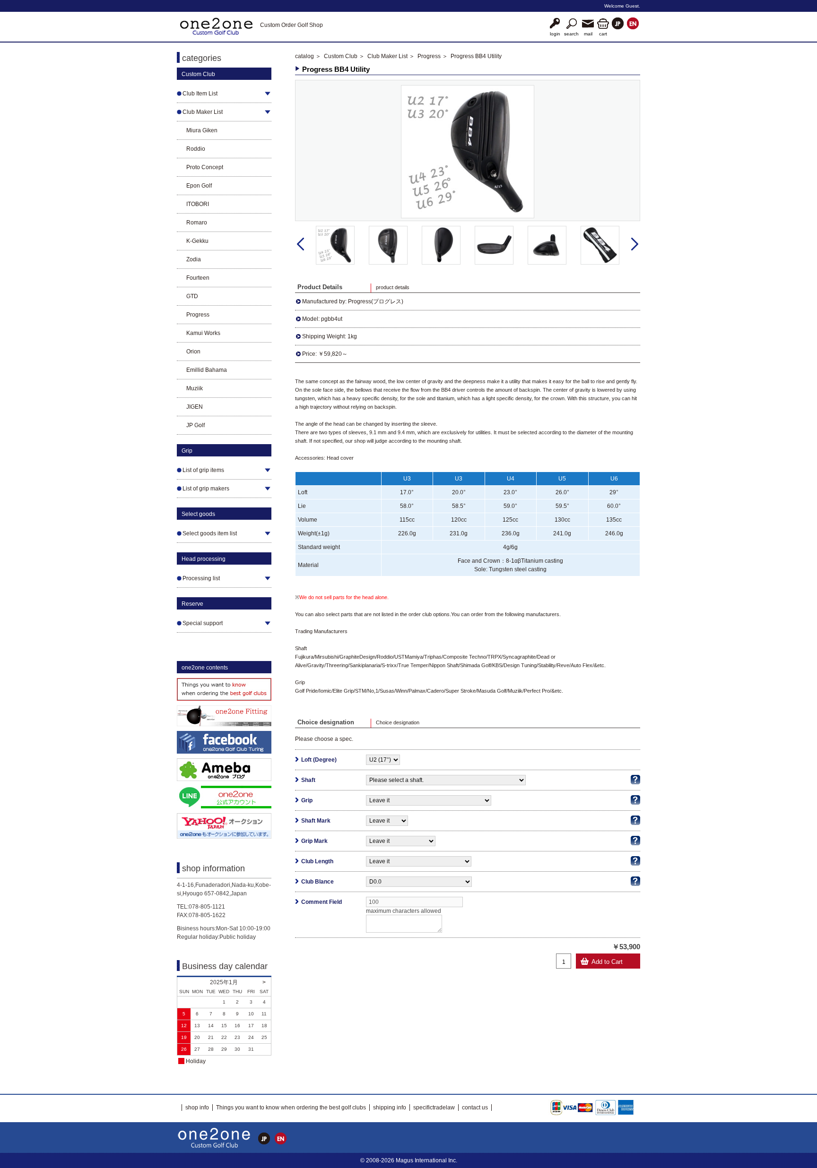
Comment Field (321, 902)
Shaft (308, 780)
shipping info (389, 1107)
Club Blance (317, 881)
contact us (475, 1107)
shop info (197, 1107)
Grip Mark (314, 841)
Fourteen (197, 278)
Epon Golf (199, 185)
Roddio (195, 149)
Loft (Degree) (319, 759)
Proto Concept (204, 167)
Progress (197, 314)
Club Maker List (387, 56)
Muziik (194, 388)
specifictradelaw (434, 1107)
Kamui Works (203, 333)
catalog (304, 56)
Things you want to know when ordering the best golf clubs (291, 1107)
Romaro (196, 222)
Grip (307, 800)
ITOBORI (197, 204)
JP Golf (195, 425)
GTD (192, 296)
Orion (193, 351)
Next (634, 244)
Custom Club (340, 56)
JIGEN (194, 407)
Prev (300, 244)
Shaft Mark (315, 820)
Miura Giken (201, 130)
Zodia (193, 259)
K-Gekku (197, 241)
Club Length (317, 861)
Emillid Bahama (206, 370)
